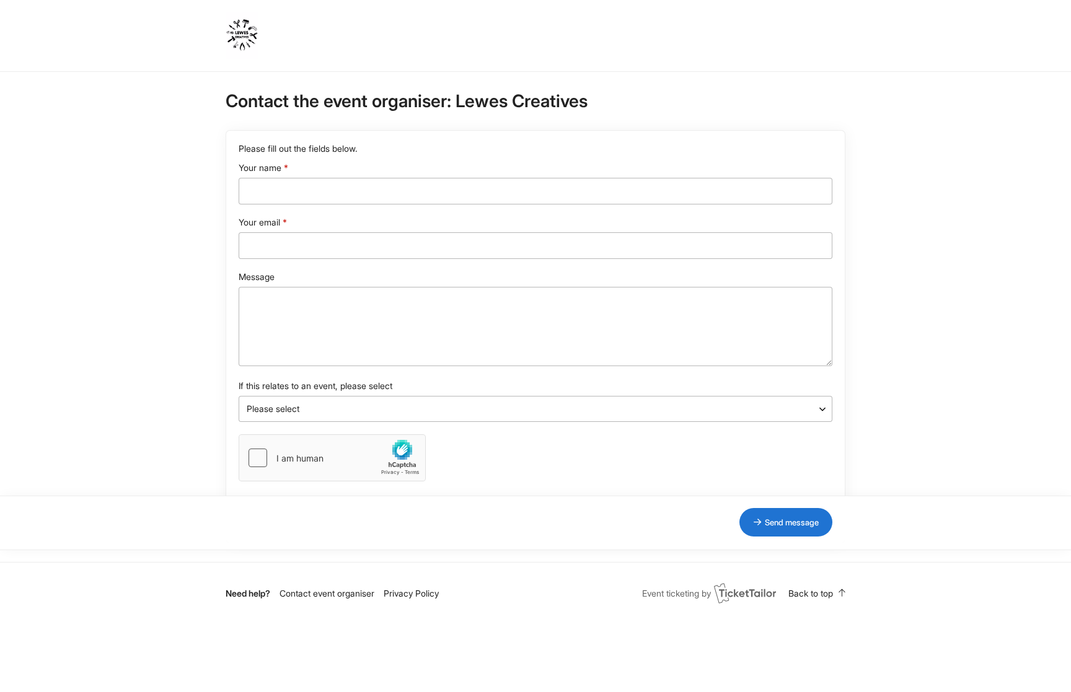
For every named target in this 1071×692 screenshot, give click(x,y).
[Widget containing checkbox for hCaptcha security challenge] (332, 457)
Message (257, 276)
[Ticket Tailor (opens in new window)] (745, 593)
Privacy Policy (411, 593)
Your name (260, 167)
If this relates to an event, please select (315, 385)
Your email (259, 222)
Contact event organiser (327, 593)
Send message (792, 522)
